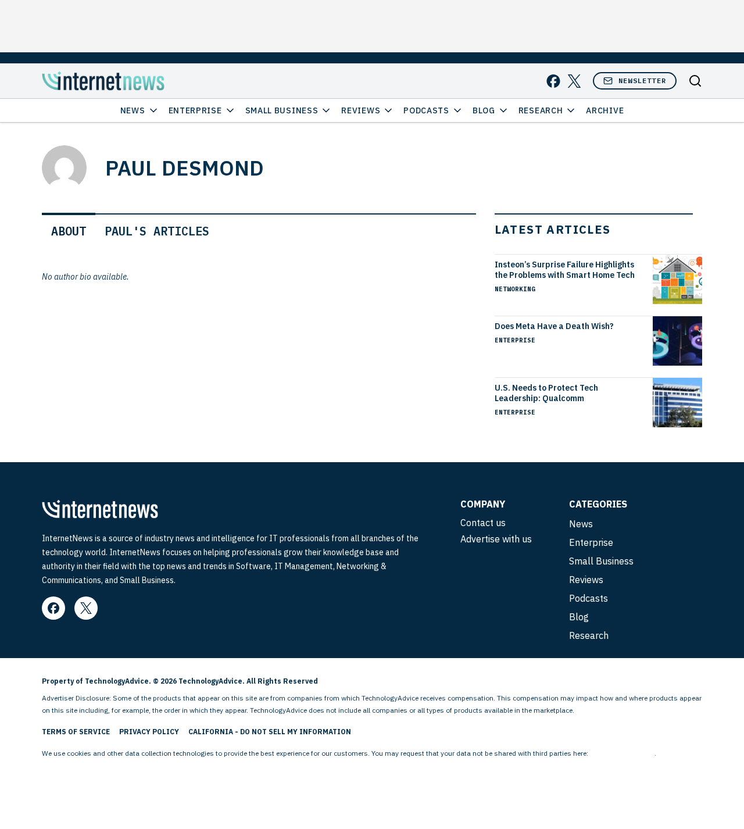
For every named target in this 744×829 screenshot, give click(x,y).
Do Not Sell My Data (622, 753)
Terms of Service (76, 731)
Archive (605, 110)
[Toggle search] (695, 81)
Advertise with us (496, 539)
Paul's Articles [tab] (157, 231)
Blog (484, 110)
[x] (574, 81)
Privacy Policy (149, 731)
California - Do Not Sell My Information (269, 731)
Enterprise (195, 110)
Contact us (483, 522)
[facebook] (553, 81)
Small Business (282, 110)
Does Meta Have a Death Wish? (554, 326)
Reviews (360, 110)
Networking (515, 289)
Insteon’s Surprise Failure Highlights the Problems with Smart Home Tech (565, 269)
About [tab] (68, 231)
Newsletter (642, 80)
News (132, 110)
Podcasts (426, 110)
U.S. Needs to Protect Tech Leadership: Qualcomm (546, 393)
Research (540, 110)
